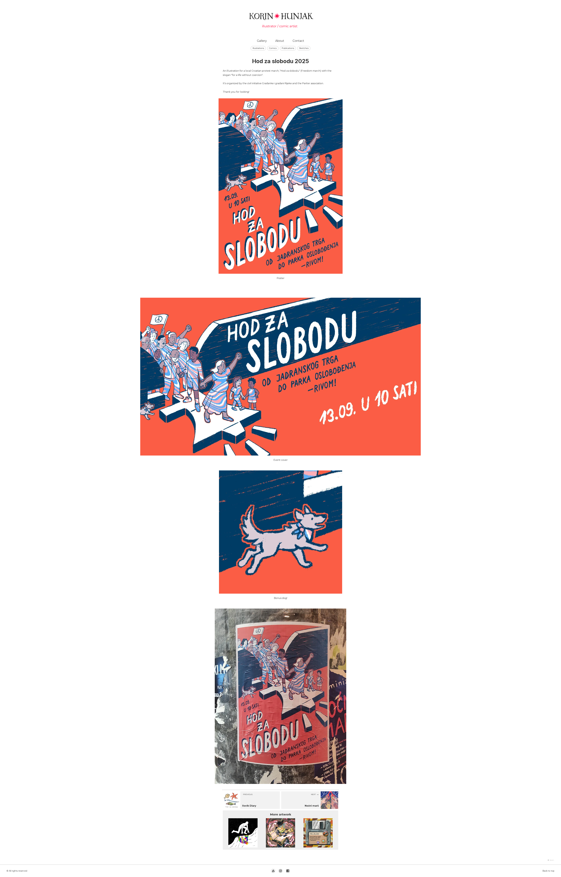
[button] (550, 860)
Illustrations (258, 48)
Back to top (548, 871)
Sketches (304, 48)
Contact (298, 41)
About (279, 41)
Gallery (262, 41)
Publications (288, 48)
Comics (273, 48)
